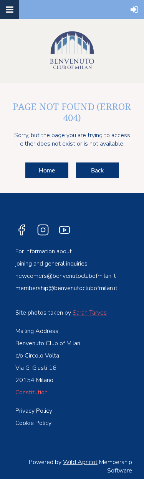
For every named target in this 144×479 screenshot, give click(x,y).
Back (97, 170)
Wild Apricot (80, 462)
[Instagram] (43, 230)
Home (47, 170)
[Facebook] (21, 230)
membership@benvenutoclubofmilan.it (66, 288)
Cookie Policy (33, 423)
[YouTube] (64, 230)
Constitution (31, 392)
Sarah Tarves (90, 312)
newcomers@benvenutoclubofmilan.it (65, 276)
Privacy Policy (33, 411)
